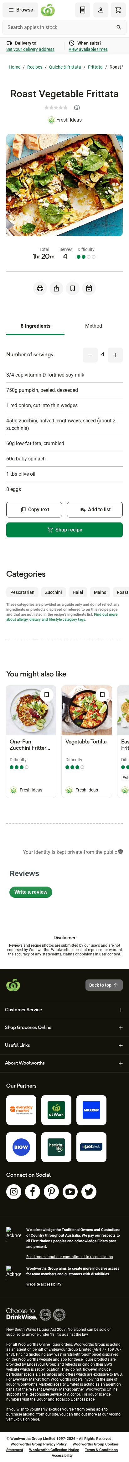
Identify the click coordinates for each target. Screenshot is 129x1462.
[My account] (100, 9)
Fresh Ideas (69, 120)
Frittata (95, 67)
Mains (100, 592)
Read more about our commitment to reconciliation (69, 1257)
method (93, 326)
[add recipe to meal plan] (89, 288)
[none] (100, 9)
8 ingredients (35, 326)
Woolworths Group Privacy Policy (39, 1444)
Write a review (33, 893)
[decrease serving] (90, 355)
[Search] (119, 27)
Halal (78, 592)
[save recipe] (73, 288)
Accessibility (62, 1455)
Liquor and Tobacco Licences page (65, 1399)
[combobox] (64, 27)
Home (14, 67)
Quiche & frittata (65, 67)
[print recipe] (40, 288)
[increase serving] (115, 355)
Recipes (34, 67)
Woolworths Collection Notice (54, 1450)
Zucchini (53, 592)
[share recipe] (56, 288)
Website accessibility (43, 1284)
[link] (64, 107)
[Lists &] (82, 9)
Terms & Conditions (101, 1450)
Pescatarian (22, 592)
